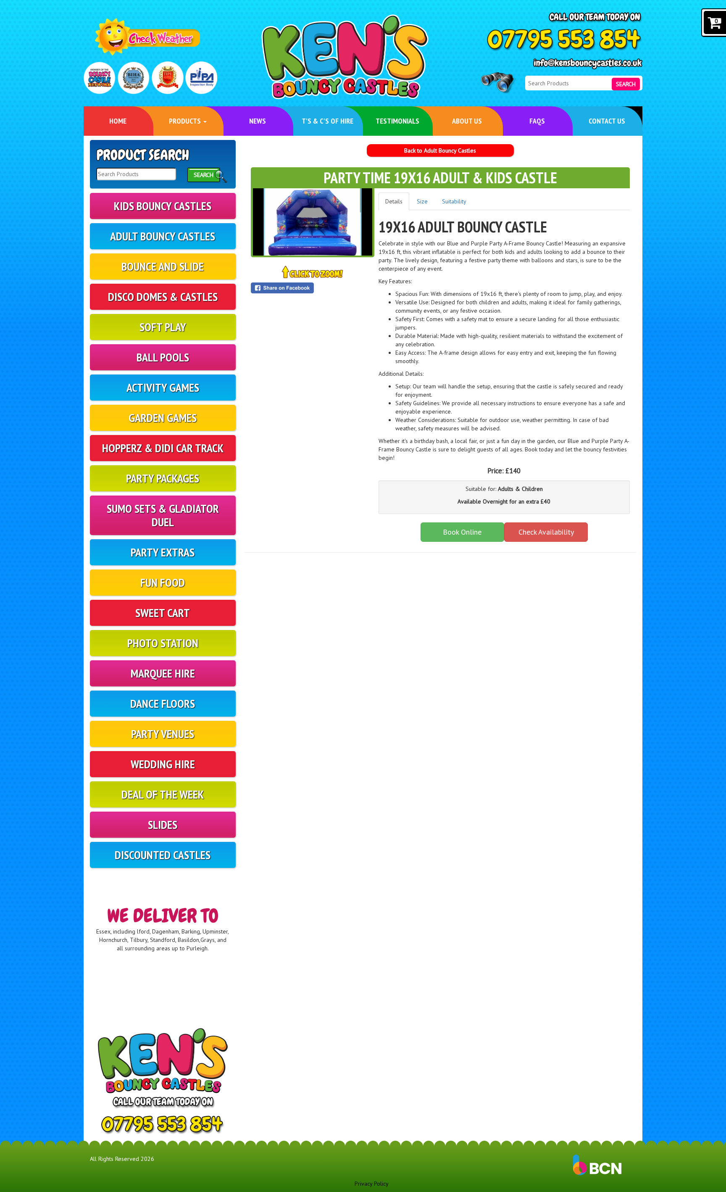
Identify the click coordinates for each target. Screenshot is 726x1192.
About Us (467, 121)
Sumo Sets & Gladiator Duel (163, 515)
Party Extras (163, 552)
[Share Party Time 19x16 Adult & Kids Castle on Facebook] (312, 287)
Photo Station (162, 643)
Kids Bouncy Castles (162, 206)
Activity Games (162, 387)
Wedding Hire (163, 764)
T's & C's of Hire (327, 121)
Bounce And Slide (162, 266)
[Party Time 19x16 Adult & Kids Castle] (312, 222)
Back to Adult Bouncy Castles (440, 150)
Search (626, 84)
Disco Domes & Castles (163, 296)
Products (186, 121)
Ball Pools (163, 357)
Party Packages (162, 478)
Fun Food (162, 582)
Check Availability (546, 532)
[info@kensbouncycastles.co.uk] (587, 64)
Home (117, 121)
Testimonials (397, 121)
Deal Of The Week (162, 794)
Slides (162, 824)
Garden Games (163, 417)
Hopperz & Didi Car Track (163, 448)
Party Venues (162, 733)
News (257, 121)
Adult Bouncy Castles (162, 236)
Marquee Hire (163, 673)
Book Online (462, 532)
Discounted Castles (162, 854)
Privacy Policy (372, 1183)
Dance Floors (162, 703)
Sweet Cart (162, 612)
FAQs (537, 121)
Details (393, 201)
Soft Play (162, 327)
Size (422, 201)
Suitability (454, 201)
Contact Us (607, 121)
